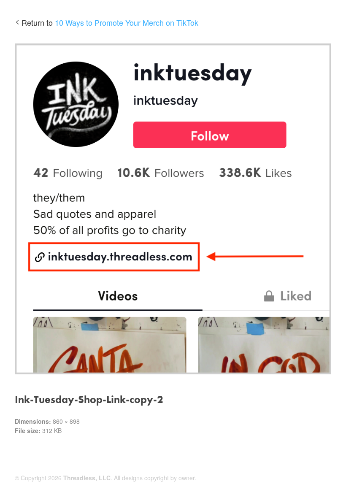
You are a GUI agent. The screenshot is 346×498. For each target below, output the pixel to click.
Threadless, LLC (87, 478)
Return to (110, 22)
